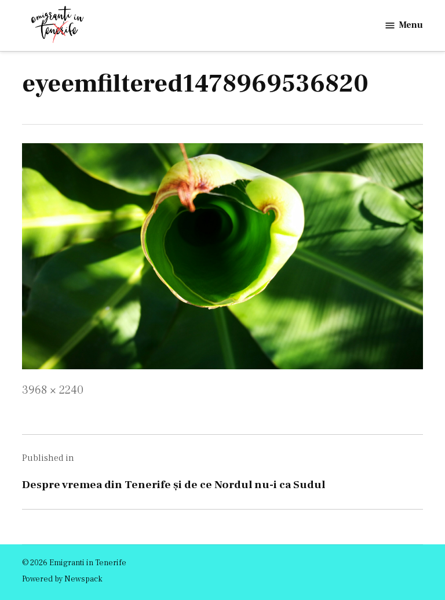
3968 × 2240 (52, 390)
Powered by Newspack (62, 579)
